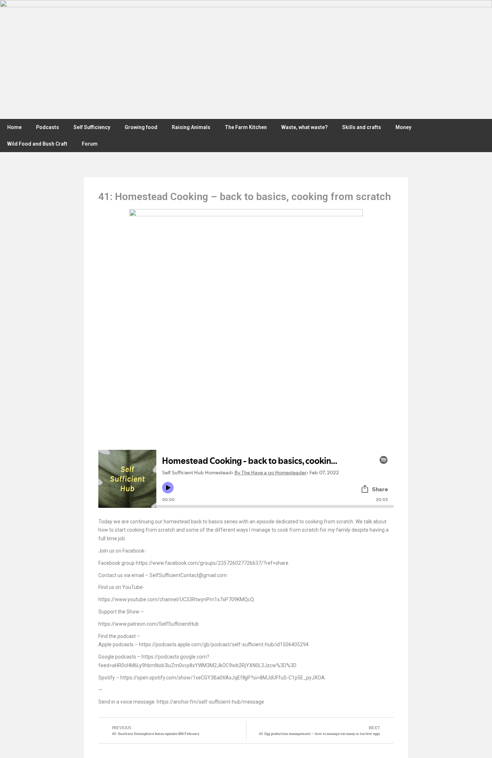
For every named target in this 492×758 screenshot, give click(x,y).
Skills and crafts (361, 127)
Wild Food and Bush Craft (37, 144)
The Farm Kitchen (246, 127)
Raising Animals (191, 127)
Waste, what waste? (304, 127)
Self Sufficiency (91, 127)
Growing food (141, 127)
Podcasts (47, 127)
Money (403, 127)
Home (14, 127)
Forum (90, 144)
